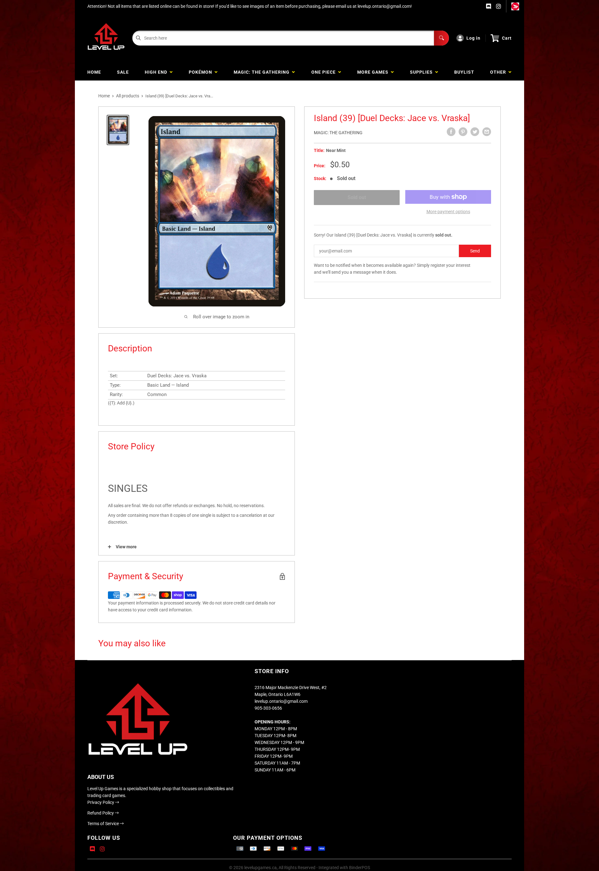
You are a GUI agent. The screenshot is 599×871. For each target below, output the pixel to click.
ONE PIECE (324, 72)
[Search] (441, 38)
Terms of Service (103, 823)
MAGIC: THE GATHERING (263, 72)
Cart (507, 38)
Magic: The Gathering (338, 132)
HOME (94, 72)
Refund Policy (101, 812)
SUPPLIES (422, 72)
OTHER (499, 72)
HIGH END (157, 72)
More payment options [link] (448, 211)
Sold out (357, 197)
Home (104, 95)
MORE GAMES (374, 72)
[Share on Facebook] (451, 131)
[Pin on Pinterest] (463, 131)
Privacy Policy (101, 802)
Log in (473, 38)
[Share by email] (486, 131)
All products (127, 95)
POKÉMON (202, 72)
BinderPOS (359, 867)
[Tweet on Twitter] (474, 131)
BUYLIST (464, 72)
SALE (123, 72)
